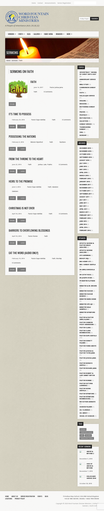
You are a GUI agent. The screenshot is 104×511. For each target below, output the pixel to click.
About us (14, 496)
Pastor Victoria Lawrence (86, 384)
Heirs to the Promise (21, 181)
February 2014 (85, 230)
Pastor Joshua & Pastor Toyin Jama (87, 352)
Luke (45, 164)
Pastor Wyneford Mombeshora (87, 398)
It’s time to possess (20, 114)
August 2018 (84, 160)
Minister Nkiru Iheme (88, 299)
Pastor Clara (85, 328)
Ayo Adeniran (85, 255)
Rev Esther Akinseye (87, 402)
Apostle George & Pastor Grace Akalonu (87, 245)
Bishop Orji (84, 258)
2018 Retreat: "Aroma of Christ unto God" (88, 73)
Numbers (63, 142)
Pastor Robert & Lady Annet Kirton (87, 374)
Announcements (50, 3)
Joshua (40, 164)
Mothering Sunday (87, 107)
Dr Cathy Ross (85, 275)
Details (12, 104)
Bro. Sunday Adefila (88, 264)
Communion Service (86, 432)
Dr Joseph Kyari (86, 278)
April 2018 (83, 172)
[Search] (98, 3)
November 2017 (85, 188)
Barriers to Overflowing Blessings (29, 230)
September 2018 (86, 157)
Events (40, 496)
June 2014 (83, 224)
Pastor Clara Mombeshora (85, 332)
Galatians (15, 191)
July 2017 (83, 200)
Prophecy (83, 115)
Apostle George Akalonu (86, 251)
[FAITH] (18, 97)
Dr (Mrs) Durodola (87, 270)
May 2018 (83, 169)
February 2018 (85, 178)
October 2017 (85, 191)
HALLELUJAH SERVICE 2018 (91, 477)
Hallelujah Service (87, 96)
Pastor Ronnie (33, 236)
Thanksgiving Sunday (85, 128)
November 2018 (85, 151)
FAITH (33, 82)
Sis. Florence (85, 410)
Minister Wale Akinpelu (85, 308)
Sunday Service (86, 124)
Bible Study (84, 84)
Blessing (83, 429)
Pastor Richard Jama (88, 368)
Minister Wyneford (36, 142)
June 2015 (83, 221)
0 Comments (48, 92)
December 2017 (85, 185)
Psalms (49, 164)
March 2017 (84, 212)
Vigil (81, 132)
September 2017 (86, 194)
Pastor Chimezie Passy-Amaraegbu (87, 323)
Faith (20, 60)
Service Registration (64, 3)
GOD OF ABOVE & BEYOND (90, 466)
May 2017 (83, 206)
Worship (59, 258)
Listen (22, 126)
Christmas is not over (21, 208)
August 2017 (84, 197)
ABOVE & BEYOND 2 (90, 452)
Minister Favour (86, 291)
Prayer (82, 112)
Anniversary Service (88, 79)
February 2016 (85, 218)
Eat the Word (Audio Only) (23, 253)
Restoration (85, 118)
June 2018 (83, 166)
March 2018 (84, 175)
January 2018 (85, 181)
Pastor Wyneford (87, 394)
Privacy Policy (20, 498)
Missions (83, 104)
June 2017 (83, 203)
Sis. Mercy (83, 413)
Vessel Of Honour (87, 416)
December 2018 (85, 148)
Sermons (12, 52)
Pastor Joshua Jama (56, 87)
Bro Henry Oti (85, 261)
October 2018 (85, 154)
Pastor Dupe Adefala (38, 120)
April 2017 (83, 209)
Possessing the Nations (22, 136)
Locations (8, 498)
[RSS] (6, 3)
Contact (40, 3)
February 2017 (85, 215)
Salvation (55, 187)
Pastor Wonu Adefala (85, 389)
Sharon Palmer (86, 407)
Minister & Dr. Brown (88, 286)
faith (81, 435)
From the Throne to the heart (26, 159)
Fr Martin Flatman (87, 281)
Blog (46, 496)
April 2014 (83, 227)
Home (34, 3)
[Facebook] (9, 3)
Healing (83, 101)
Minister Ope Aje (86, 304)
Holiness (88, 435)
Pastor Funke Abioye (88, 346)
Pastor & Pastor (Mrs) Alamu (86, 318)
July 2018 (83, 163)
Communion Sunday (88, 87)
